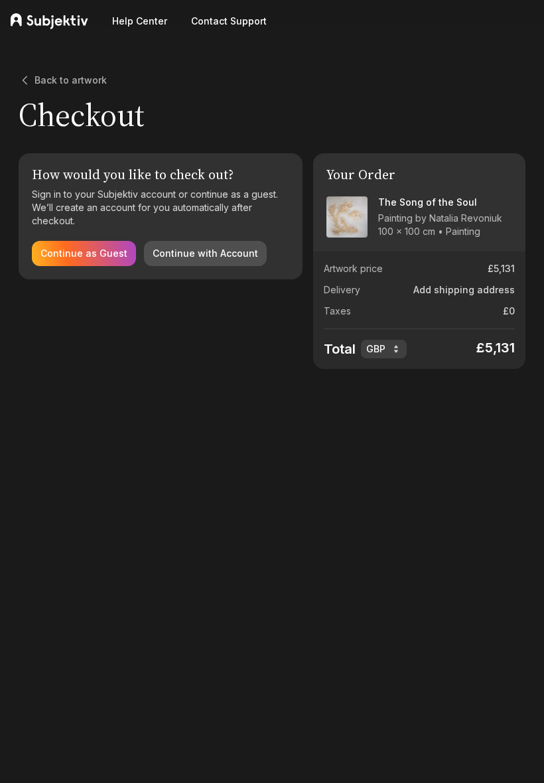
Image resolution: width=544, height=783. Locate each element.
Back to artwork (70, 80)
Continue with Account (205, 253)
